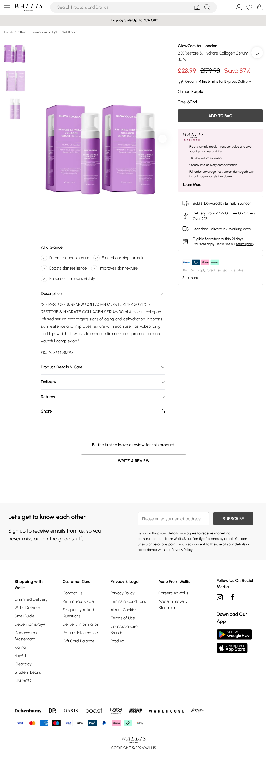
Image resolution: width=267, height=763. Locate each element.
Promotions (39, 32)
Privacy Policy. (182, 549)
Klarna (20, 647)
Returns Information (80, 632)
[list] (103, 139)
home (8, 32)
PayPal (20, 655)
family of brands (206, 539)
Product (117, 641)
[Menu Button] (7, 7)
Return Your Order (79, 601)
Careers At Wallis (173, 593)
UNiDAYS (23, 680)
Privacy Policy (123, 593)
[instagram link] (220, 597)
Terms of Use (123, 618)
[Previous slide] (45, 20)
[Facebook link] (233, 597)
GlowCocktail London (197, 45)
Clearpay (23, 663)
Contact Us (72, 593)
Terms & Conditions (128, 601)
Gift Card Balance (78, 641)
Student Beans (28, 672)
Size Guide (24, 615)
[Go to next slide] (162, 139)
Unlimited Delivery (31, 599)
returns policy (245, 244)
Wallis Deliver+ (27, 607)
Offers (22, 32)
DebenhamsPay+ (30, 624)
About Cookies (124, 609)
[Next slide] (221, 20)
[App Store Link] (234, 641)
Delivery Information (81, 624)
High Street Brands (64, 32)
